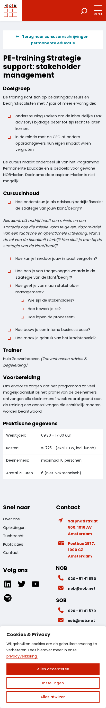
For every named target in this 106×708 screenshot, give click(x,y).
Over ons (11, 519)
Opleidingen (14, 527)
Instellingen (53, 683)
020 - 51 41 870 (82, 610)
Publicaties (13, 544)
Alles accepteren (53, 669)
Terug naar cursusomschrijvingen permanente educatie (55, 39)
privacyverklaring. (22, 656)
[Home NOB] (10, 10)
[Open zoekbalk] (84, 10)
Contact (11, 552)
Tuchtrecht (13, 535)
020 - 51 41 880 (82, 578)
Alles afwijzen (53, 696)
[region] (53, 667)
